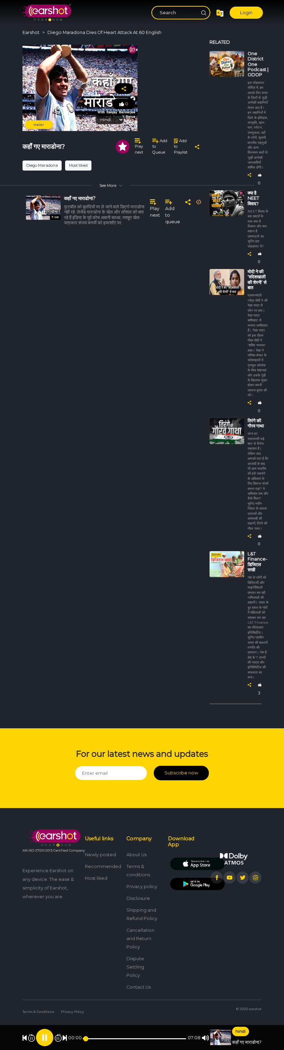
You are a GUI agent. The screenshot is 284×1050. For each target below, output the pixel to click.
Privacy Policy (72, 1012)
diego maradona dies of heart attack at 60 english (104, 32)
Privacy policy (141, 886)
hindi (241, 1031)
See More (107, 185)
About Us (136, 854)
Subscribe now (181, 772)
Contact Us (138, 987)
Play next (139, 149)
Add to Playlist (180, 146)
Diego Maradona (42, 165)
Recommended (103, 866)
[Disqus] (111, 333)
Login (246, 12)
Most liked (78, 165)
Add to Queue (159, 146)
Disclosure (138, 898)
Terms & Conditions (38, 1012)
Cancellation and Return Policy (140, 938)
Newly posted (100, 854)
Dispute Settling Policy (135, 967)
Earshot (31, 32)
